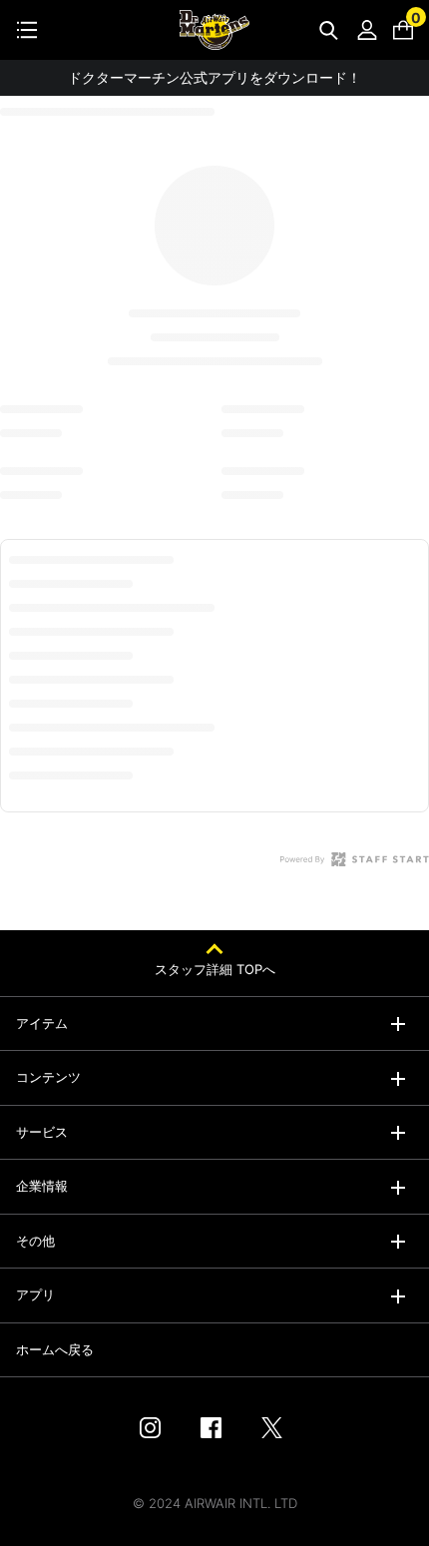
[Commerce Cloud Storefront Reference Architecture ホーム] (214, 30)
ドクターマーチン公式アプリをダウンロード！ (214, 77)
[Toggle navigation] (27, 30)
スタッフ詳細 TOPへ (215, 969)
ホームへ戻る (55, 1349)
